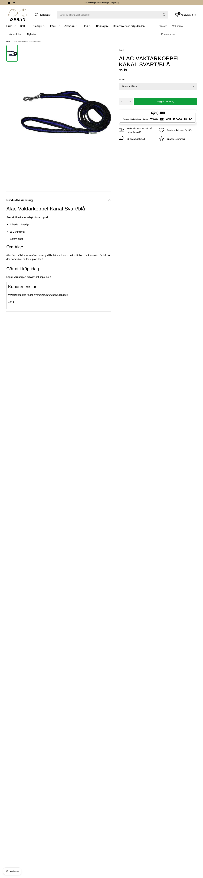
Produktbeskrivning (19, 200)
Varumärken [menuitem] (15, 34)
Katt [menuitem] (22, 26)
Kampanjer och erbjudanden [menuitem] (129, 26)
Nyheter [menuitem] (31, 34)
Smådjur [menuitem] (37, 26)
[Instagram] (13, 2)
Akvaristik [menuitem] (69, 26)
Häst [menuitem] (85, 26)
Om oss (163, 26)
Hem (8, 42)
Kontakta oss (168, 34)
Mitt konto (177, 26)
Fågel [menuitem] (53, 26)
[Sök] (164, 15)
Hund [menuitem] (9, 26)
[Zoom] (105, 51)
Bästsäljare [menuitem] (102, 26)
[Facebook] (8, 2)
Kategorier (45, 15)
